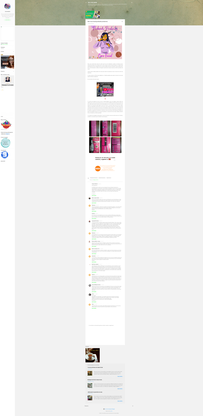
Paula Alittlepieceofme (96, 284)
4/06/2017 (97, 205)
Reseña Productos (102, 177)
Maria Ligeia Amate (95, 197)
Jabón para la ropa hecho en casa (95, 392)
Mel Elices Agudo (95, 264)
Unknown (93, 205)
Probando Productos (93, 177)
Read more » (120, 376)
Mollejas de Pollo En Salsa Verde (95, 379)
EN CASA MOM (92, 2)
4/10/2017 (102, 241)
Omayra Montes (95, 183)
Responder (94, 195)
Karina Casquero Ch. (95, 248)
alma (93, 304)
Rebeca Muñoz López (96, 241)
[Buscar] (132, 2)
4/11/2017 (101, 248)
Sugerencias (109, 177)
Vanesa (93, 274)
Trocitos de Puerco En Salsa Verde (95, 367)
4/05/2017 (99, 183)
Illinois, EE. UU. (95, 179)
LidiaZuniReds (7, 11)
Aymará (93, 213)
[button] (122, 21)
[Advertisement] (129, 23)
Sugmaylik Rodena (95, 220)
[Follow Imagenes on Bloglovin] (5, 134)
